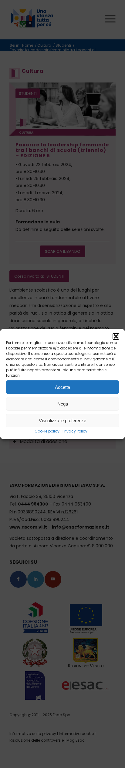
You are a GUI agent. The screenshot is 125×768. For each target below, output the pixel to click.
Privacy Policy (74, 431)
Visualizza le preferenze (62, 420)
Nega (62, 403)
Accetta (62, 386)
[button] (116, 336)
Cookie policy (47, 431)
